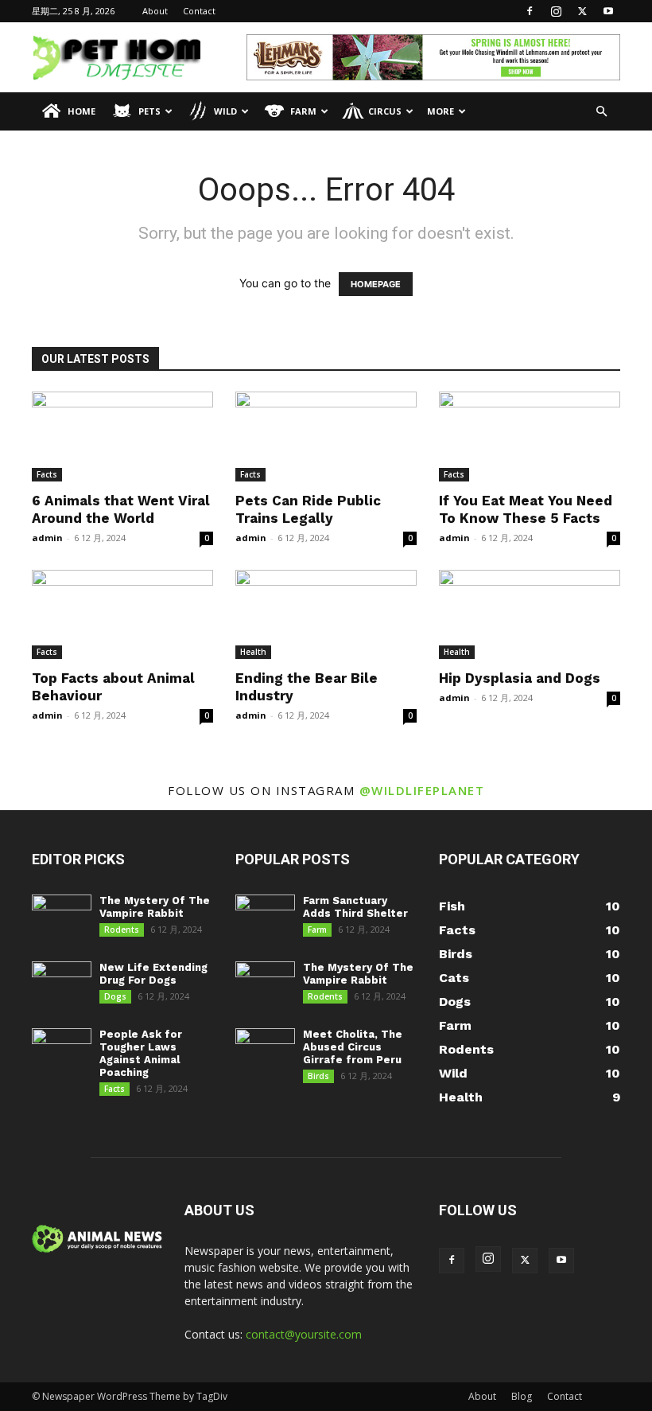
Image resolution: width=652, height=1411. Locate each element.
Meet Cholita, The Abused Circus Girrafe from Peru (352, 1047)
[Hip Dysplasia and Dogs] (529, 615)
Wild (225, 111)
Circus (385, 111)
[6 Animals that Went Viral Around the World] (122, 436)
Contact (199, 11)
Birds (318, 1076)
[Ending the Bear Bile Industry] (326, 615)
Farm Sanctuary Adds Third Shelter (355, 907)
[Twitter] (582, 11)
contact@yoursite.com (304, 1334)
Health (253, 651)
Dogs (115, 996)
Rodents (121, 929)
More (440, 111)
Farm (303, 111)
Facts (47, 474)
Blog (521, 1396)
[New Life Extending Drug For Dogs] (61, 982)
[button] (601, 111)
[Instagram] (556, 11)
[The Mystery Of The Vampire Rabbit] (61, 916)
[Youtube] (608, 11)
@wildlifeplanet (422, 790)
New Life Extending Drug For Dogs (153, 973)
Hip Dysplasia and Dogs (519, 678)
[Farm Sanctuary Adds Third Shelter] (265, 916)
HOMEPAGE (376, 284)
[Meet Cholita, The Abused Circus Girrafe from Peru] (265, 1049)
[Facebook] (529, 11)
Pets (149, 111)
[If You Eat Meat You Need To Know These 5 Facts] (529, 436)
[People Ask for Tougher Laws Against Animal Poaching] (61, 1049)
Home (81, 111)
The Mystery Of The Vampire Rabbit (154, 907)
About (155, 11)
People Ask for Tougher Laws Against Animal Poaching (140, 1053)
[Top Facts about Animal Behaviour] (122, 615)
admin (47, 538)
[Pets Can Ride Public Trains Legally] (326, 436)
